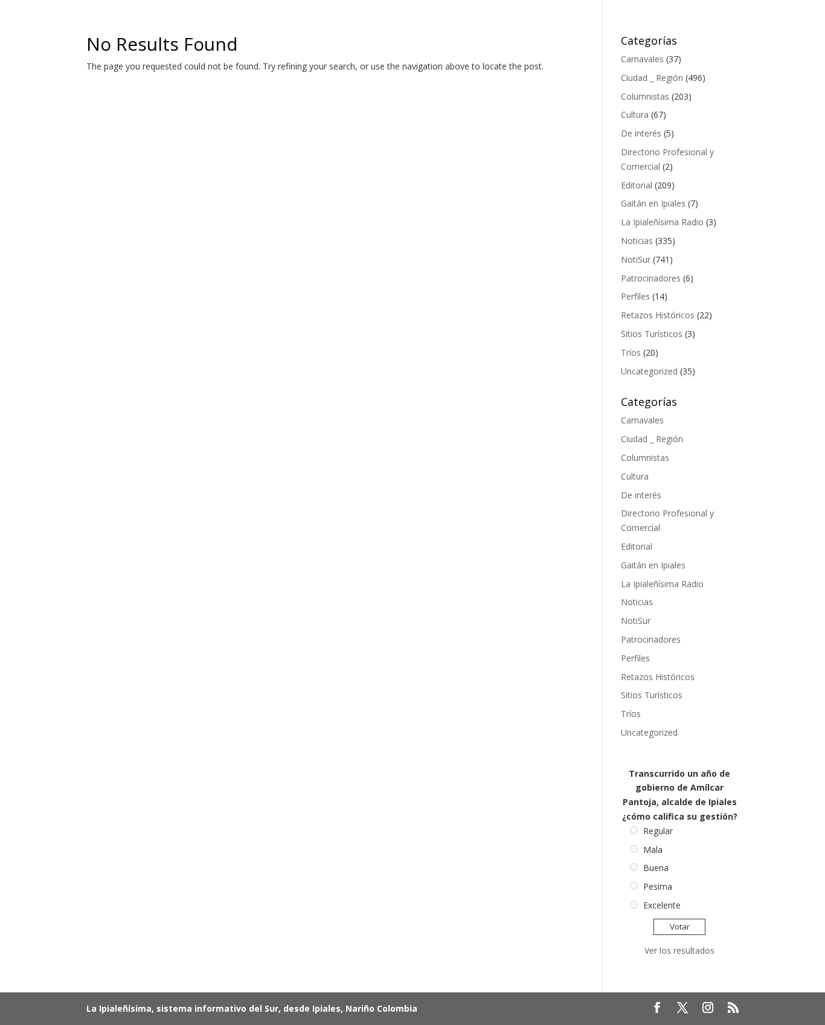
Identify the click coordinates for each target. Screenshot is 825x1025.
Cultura (635, 114)
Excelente (662, 905)
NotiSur (635, 259)
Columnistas (645, 96)
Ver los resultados (679, 950)
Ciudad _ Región (652, 77)
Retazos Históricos (658, 315)
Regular (658, 831)
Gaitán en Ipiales (653, 203)
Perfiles (635, 296)
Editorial (636, 185)
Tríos (631, 352)
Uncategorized (649, 371)
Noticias (637, 240)
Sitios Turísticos (651, 333)
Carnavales (642, 59)
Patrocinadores (651, 278)
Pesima (657, 886)
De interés (641, 133)
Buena (656, 867)
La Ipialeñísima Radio (662, 222)
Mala (653, 849)
